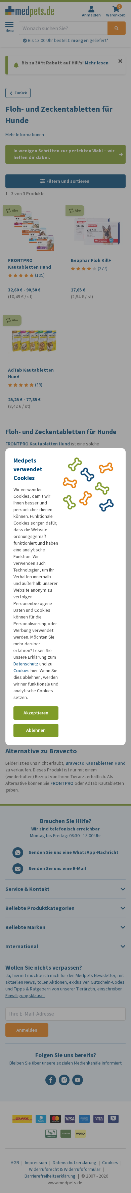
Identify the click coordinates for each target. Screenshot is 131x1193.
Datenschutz (25, 664)
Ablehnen (36, 730)
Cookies (21, 670)
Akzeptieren (36, 713)
